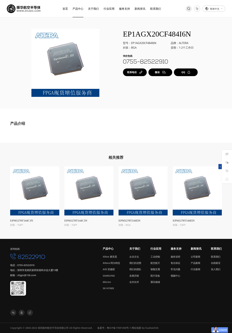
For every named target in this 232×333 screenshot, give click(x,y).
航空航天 (155, 263)
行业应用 (109, 9)
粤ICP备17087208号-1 (119, 327)
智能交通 (155, 269)
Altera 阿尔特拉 (111, 263)
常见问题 (175, 269)
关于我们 (93, 9)
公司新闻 (195, 256)
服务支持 (124, 9)
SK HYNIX (108, 288)
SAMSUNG (109, 275)
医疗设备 (155, 275)
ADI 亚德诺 (109, 269)
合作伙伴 (134, 282)
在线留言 (215, 263)
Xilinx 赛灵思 (110, 256)
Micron (107, 282)
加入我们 (215, 269)
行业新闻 (195, 269)
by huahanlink (150, 327)
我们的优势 (135, 263)
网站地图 (136, 327)
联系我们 (155, 9)
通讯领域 (155, 282)
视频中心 (175, 275)
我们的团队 (135, 269)
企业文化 (134, 256)
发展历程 (134, 275)
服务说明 (175, 256)
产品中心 (78, 9)
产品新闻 (195, 263)
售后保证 (175, 263)
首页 (65, 9)
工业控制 (155, 256)
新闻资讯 (140, 9)
